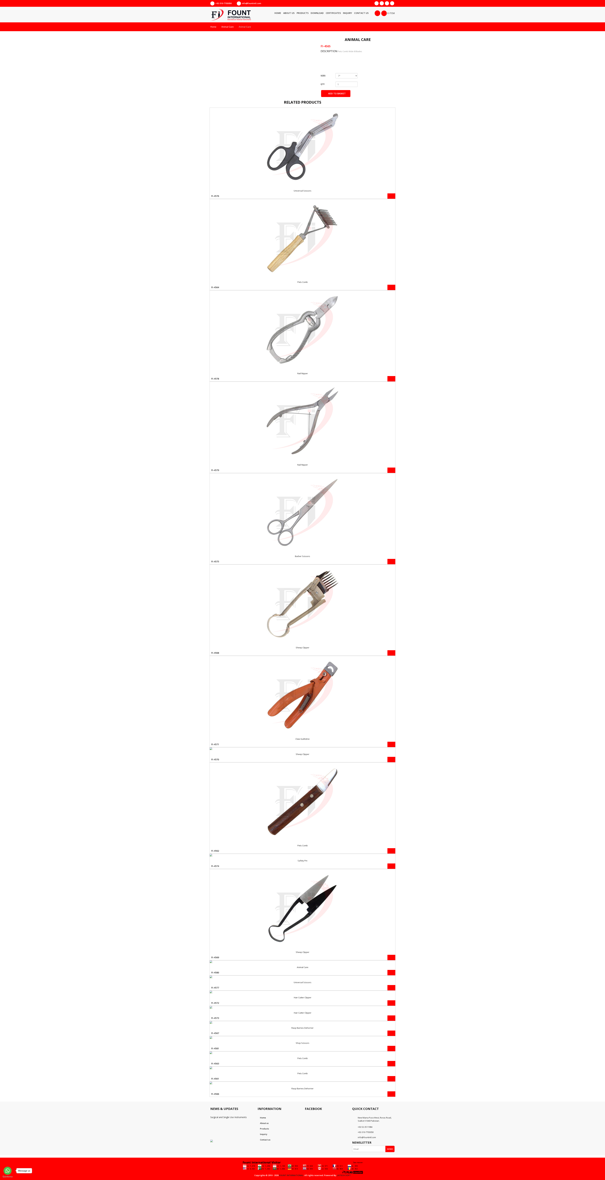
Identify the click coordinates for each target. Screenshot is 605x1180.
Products (264, 1128)
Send (390, 1149)
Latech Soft (344, 1175)
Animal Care (227, 27)
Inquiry (263, 1134)
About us (264, 1123)
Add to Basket (337, 93)
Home (213, 27)
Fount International (291, 1175)
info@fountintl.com (251, 3)
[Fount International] (239, 15)
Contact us (265, 1139)
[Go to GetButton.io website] (8, 1177)
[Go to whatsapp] (8, 1171)
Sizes (323, 75)
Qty (323, 84)
